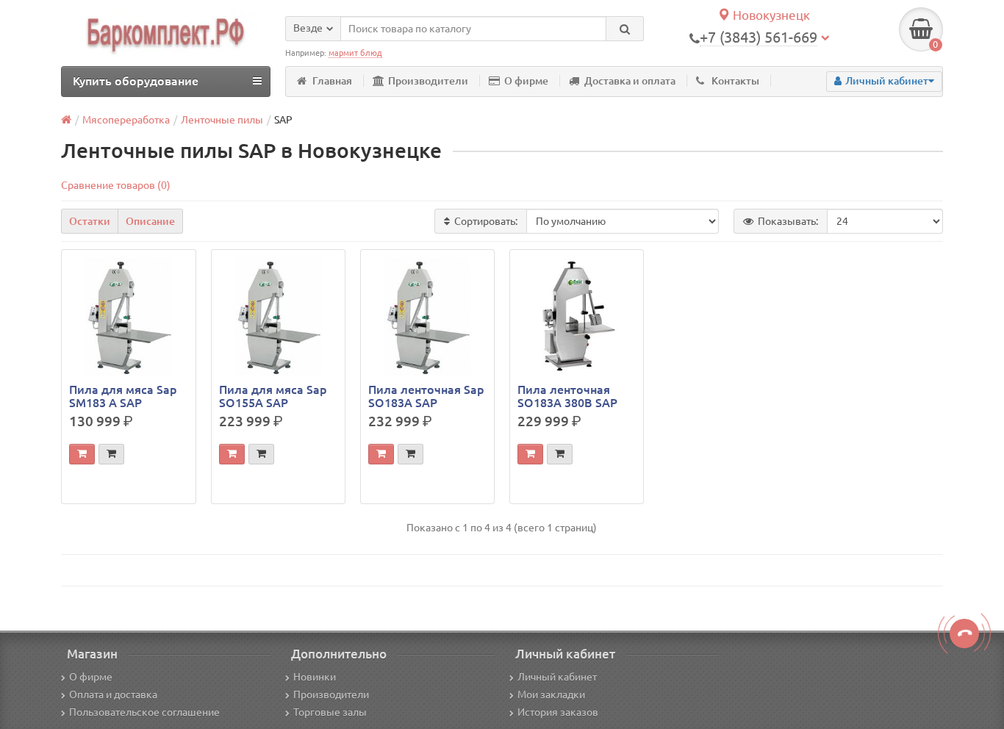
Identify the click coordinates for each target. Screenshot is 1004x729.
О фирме (526, 81)
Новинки (314, 677)
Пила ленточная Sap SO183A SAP (426, 396)
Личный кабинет (557, 677)
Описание (150, 221)
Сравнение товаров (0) (116, 185)
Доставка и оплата (629, 81)
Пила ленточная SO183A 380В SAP (567, 396)
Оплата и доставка (113, 694)
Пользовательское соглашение (144, 712)
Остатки (89, 221)
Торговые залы (330, 712)
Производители (428, 81)
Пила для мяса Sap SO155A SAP (273, 396)
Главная (332, 81)
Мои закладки (551, 694)
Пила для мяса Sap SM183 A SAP (123, 396)
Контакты (735, 81)
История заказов (557, 712)
